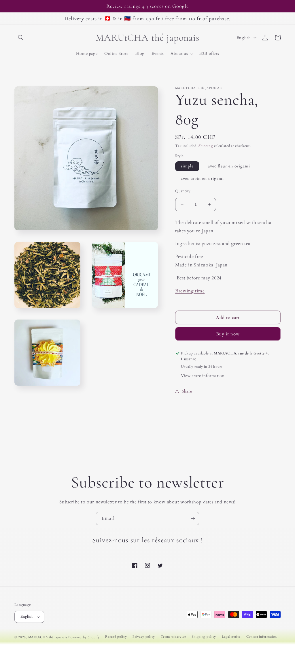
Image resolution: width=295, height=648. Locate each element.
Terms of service (173, 636)
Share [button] (187, 391)
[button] (20, 37)
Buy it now (228, 334)
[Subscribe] (192, 518)
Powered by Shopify (84, 637)
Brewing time (190, 291)
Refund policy (116, 636)
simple (187, 166)
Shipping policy (204, 636)
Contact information (261, 636)
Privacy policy (144, 636)
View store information (202, 375)
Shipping (205, 145)
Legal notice (231, 636)
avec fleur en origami (229, 166)
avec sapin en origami (202, 178)
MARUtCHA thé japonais (47, 637)
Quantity (182, 191)
